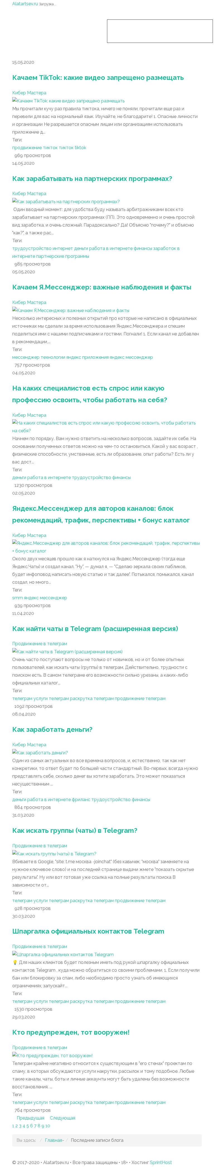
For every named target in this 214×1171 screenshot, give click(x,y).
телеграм (22, 698)
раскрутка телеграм (92, 698)
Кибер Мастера (29, 92)
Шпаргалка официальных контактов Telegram (88, 931)
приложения (95, 357)
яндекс (73, 357)
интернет (63, 248)
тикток (66, 147)
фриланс (81, 799)
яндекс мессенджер (131, 357)
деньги (81, 248)
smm (17, 597)
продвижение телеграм (140, 698)
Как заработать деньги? (52, 729)
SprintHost (161, 1162)
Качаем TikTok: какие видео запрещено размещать (98, 77)
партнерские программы (62, 256)
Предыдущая (31, 1118)
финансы (143, 248)
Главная (53, 1140)
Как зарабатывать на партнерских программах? (92, 179)
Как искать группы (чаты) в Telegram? (74, 830)
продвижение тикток (35, 147)
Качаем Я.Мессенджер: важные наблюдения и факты (101, 287)
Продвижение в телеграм (39, 643)
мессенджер (26, 357)
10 (47, 1125)
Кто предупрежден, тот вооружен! (71, 1032)
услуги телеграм (51, 698)
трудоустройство (32, 248)
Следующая (62, 1118)
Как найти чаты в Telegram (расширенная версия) (95, 629)
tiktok (80, 147)
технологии (53, 357)
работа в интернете (111, 248)
